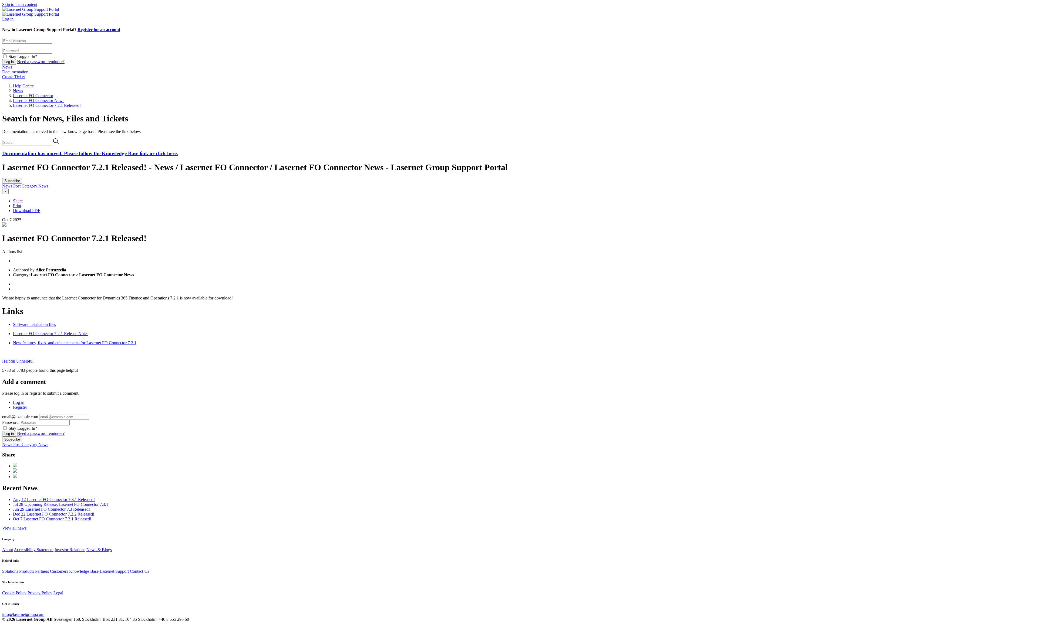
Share (18, 201)
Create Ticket (13, 76)
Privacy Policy (40, 593)
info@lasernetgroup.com (23, 614)
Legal (58, 593)
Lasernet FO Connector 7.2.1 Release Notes (50, 333)
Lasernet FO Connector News (38, 100)
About (7, 549)
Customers (59, 571)
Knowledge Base (84, 571)
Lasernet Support (114, 571)
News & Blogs (99, 549)
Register (20, 407)
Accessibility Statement (33, 549)
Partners (42, 571)
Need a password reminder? (41, 61)
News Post (12, 186)
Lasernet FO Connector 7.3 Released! (51, 509)
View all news (14, 528)
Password (10, 422)
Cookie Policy (14, 593)
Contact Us (139, 571)
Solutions (10, 571)
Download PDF (26, 210)
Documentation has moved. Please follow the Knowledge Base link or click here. (90, 153)
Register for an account (99, 29)
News (7, 67)
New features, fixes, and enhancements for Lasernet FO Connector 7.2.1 (74, 342)
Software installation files (34, 324)
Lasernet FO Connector (33, 95)
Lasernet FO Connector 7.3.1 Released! (54, 499)
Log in (8, 19)
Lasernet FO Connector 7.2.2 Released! (53, 514)
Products (26, 571)
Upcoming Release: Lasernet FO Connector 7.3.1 (61, 504)
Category (30, 186)
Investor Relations (70, 549)
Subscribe (12, 181)
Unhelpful (24, 361)
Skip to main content (19, 4)
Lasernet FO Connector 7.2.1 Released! (47, 105)
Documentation (15, 72)
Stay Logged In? (23, 56)
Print (17, 205)
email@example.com (20, 416)
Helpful (9, 361)
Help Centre (23, 86)
